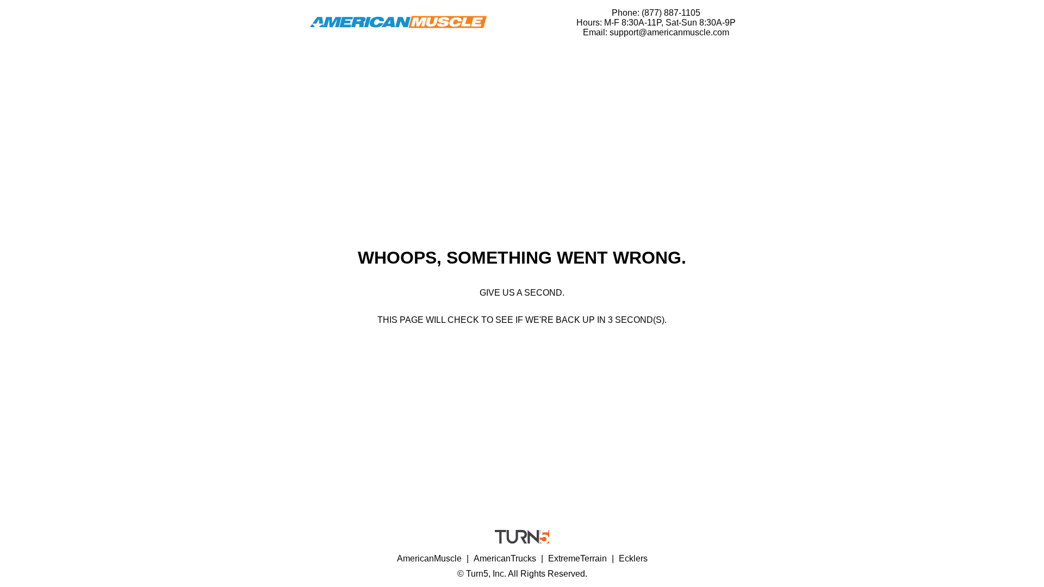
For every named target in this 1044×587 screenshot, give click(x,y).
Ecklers (633, 558)
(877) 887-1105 (671, 12)
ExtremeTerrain (577, 558)
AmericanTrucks (505, 558)
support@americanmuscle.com (669, 32)
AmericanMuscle (429, 558)
